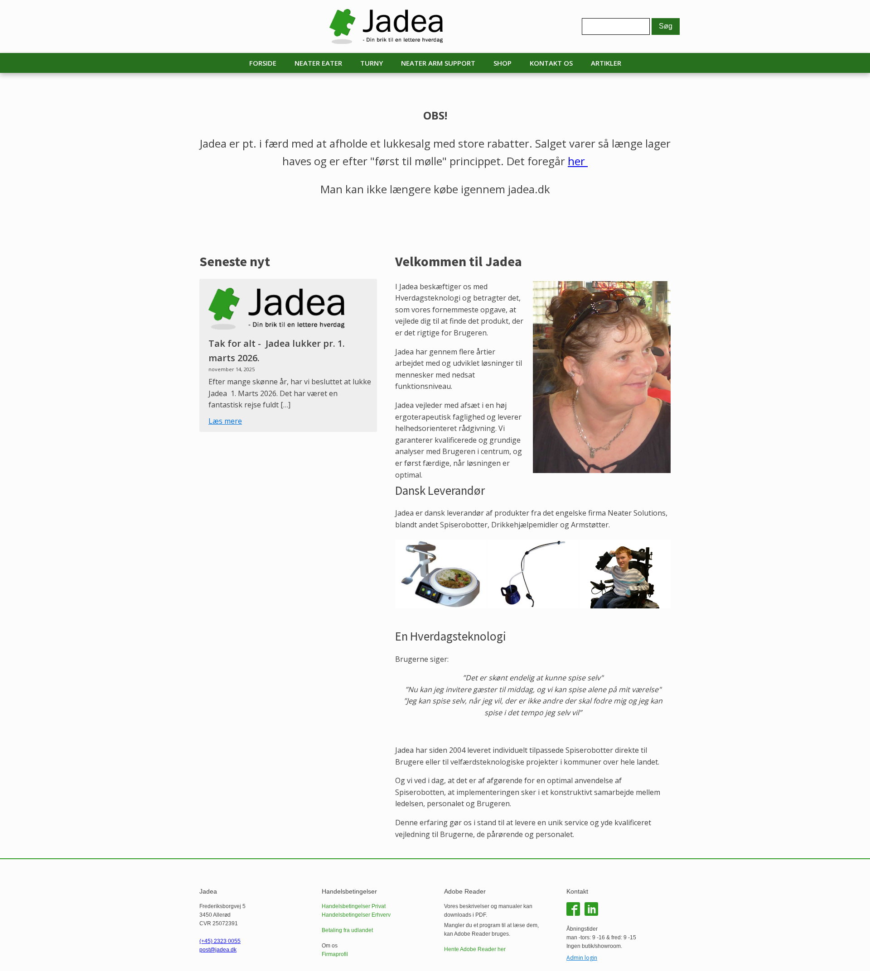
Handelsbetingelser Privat (354, 906)
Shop (502, 62)
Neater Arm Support (438, 62)
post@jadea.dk (218, 950)
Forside (262, 62)
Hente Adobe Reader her (475, 949)
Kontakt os (551, 62)
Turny (371, 62)
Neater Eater (318, 62)
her (578, 160)
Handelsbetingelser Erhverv (356, 915)
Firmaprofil (335, 954)
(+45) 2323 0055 (220, 941)
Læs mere (225, 421)
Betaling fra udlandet (347, 930)
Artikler (606, 62)
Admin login (581, 957)
